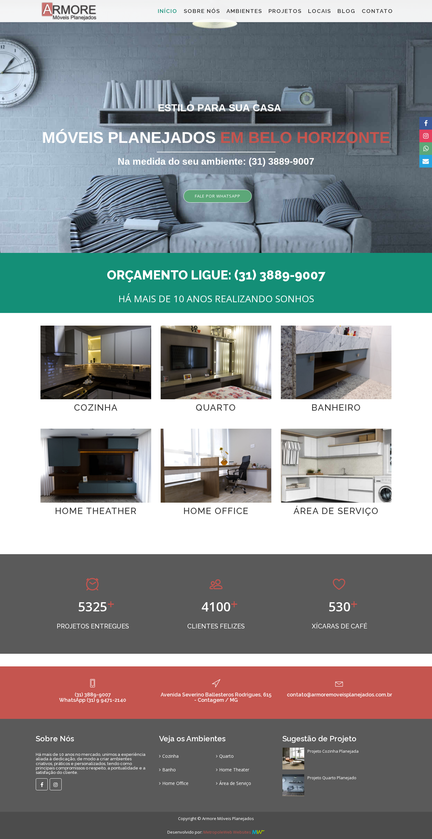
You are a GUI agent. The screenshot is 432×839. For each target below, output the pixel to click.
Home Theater (234, 770)
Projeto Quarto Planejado (331, 778)
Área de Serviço (235, 783)
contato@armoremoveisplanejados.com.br (339, 695)
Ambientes (244, 11)
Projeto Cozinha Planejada (333, 751)
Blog (346, 11)
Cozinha (170, 756)
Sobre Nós (202, 11)
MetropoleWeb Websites (227, 832)
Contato (377, 11)
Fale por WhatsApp (217, 196)
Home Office (175, 783)
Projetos (285, 11)
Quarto (226, 756)
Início (167, 11)
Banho (169, 770)
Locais (319, 11)
